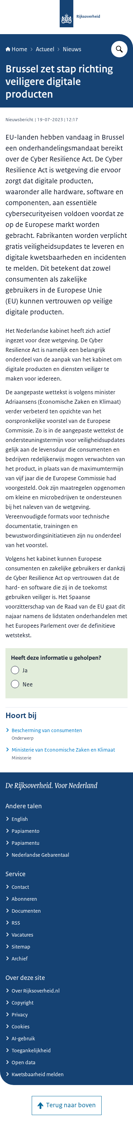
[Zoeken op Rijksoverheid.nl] (119, 49)
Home (19, 49)
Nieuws (72, 49)
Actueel (45, 49)
